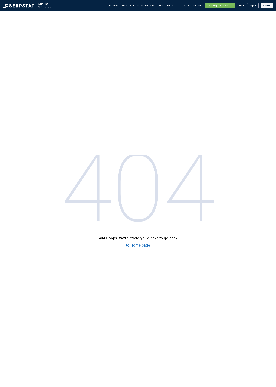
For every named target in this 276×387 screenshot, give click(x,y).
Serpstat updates (146, 5)
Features (113, 5)
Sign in (252, 5)
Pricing (170, 5)
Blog (161, 5)
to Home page (138, 245)
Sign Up (267, 5)
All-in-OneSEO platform (45, 5)
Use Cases (183, 5)
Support (197, 5)
